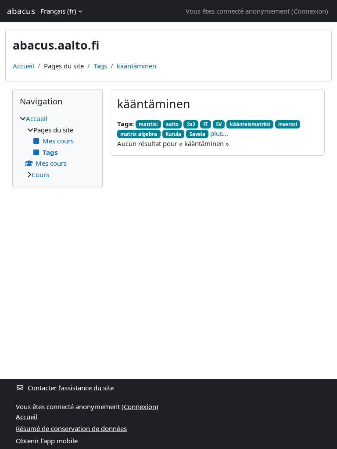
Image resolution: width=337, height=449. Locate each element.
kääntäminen (136, 65)
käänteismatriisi (250, 124)
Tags (100, 65)
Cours (40, 174)
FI (205, 124)
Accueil (23, 65)
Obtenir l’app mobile (47, 440)
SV (219, 124)
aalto (172, 124)
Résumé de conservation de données (71, 428)
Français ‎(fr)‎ (58, 11)
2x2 (191, 124)
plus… (219, 133)
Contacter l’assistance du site (71, 387)
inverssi (287, 124)
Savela (197, 134)
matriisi (148, 124)
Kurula (173, 134)
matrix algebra (138, 134)
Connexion (310, 11)
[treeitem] (57, 146)
